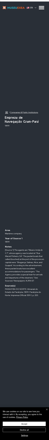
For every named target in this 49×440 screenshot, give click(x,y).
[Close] (45, 411)
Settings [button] (24, 435)
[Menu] (41, 7)
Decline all (24, 429)
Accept (24, 423)
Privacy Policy (22, 417)
